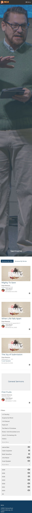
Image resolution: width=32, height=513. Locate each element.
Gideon (4, 438)
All (3, 494)
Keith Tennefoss (15, 454)
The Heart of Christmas (9, 428)
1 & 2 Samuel (6, 421)
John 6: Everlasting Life (9, 435)
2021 (15, 487)
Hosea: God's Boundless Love (11, 431)
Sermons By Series (21, 261)
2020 (15, 490)
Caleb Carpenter (15, 450)
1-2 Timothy (5, 414)
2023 (15, 480)
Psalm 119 (5, 425)
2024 (15, 476)
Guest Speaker (15, 461)
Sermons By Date (7, 261)
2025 (15, 473)
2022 (15, 483)
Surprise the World (7, 418)
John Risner (15, 457)
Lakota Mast (15, 447)
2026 (15, 470)
